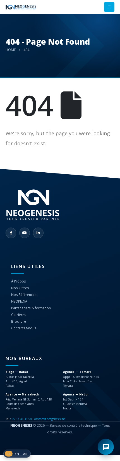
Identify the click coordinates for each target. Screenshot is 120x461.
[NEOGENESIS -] (21, 7)
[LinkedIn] (38, 233)
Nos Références (24, 294)
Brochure (18, 321)
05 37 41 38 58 (22, 419)
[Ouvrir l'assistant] (106, 447)
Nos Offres (20, 288)
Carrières (18, 314)
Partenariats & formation (31, 308)
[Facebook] (11, 233)
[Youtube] (24, 233)
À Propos (18, 281)
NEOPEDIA (19, 301)
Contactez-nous (23, 328)
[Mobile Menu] (109, 7)
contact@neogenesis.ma (50, 419)
